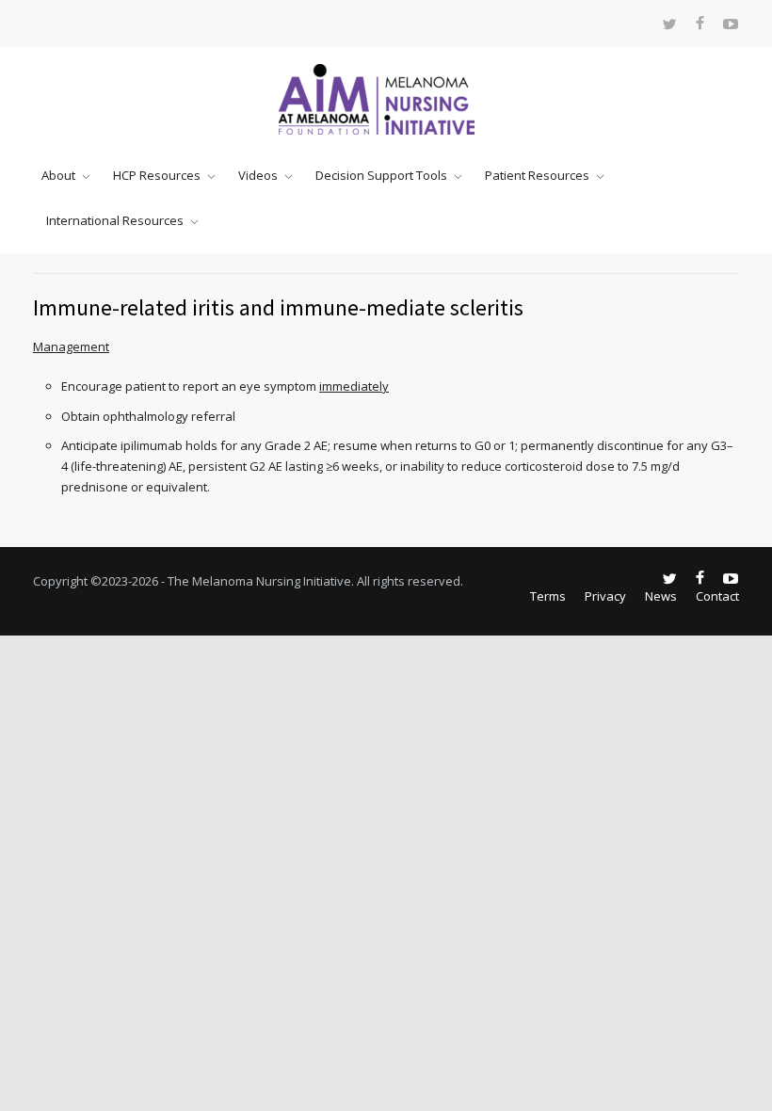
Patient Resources (537, 175)
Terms (548, 596)
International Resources (115, 220)
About (58, 175)
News (661, 596)
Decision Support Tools (381, 175)
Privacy (605, 596)
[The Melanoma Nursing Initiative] (386, 99)
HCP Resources (157, 175)
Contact (717, 596)
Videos (258, 175)
